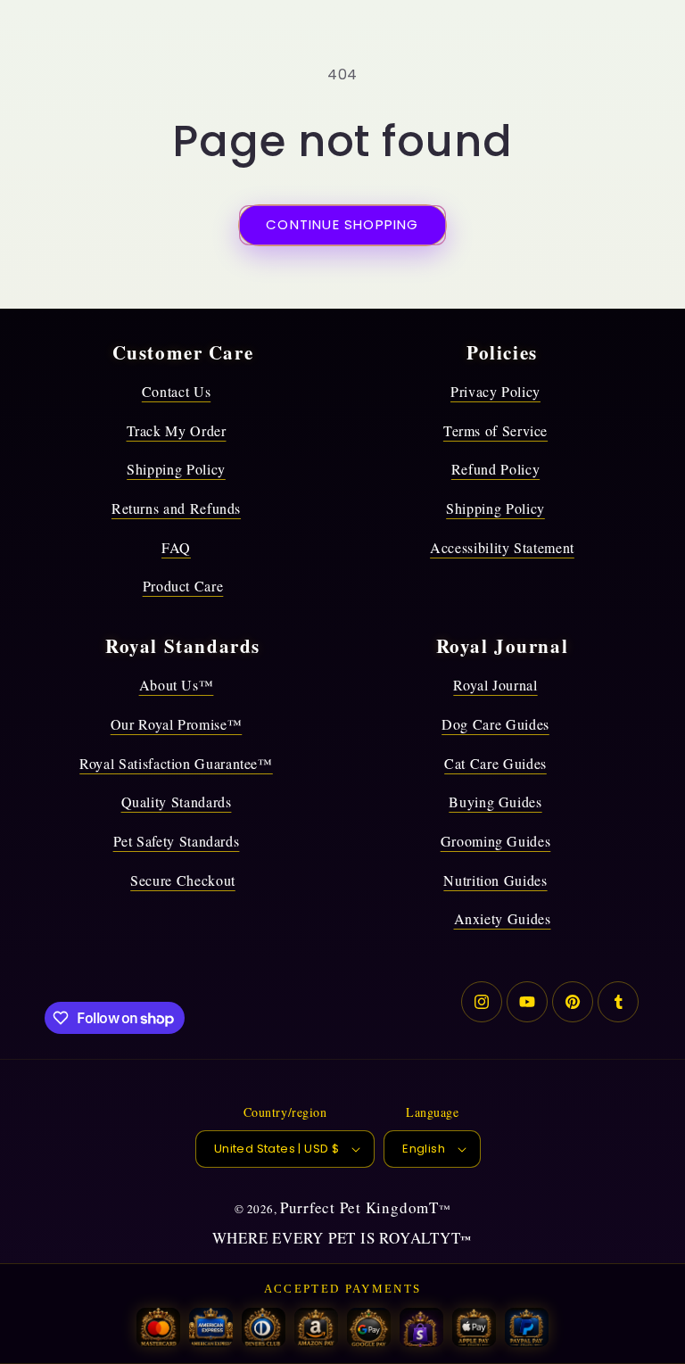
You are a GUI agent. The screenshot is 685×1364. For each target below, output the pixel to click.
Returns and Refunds (176, 508)
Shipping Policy (176, 468)
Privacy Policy (495, 391)
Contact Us (176, 391)
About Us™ (176, 684)
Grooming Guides (496, 840)
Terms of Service (495, 430)
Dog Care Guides (495, 724)
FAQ (176, 547)
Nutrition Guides (495, 880)
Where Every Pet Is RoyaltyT (336, 1238)
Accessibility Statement (502, 547)
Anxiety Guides (502, 918)
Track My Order (177, 430)
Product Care (183, 585)
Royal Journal (495, 684)
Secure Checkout (182, 880)
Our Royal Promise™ (177, 724)
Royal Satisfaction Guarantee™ (176, 763)
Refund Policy (495, 468)
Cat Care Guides (495, 763)
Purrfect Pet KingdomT (359, 1207)
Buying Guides (495, 801)
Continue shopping (342, 224)
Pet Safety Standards (176, 840)
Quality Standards (176, 801)
